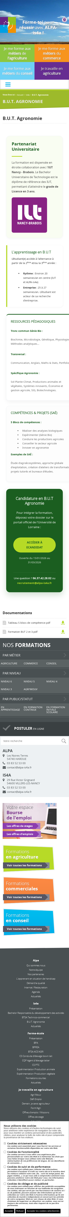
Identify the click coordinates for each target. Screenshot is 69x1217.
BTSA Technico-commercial (36, 1017)
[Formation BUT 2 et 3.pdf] (63, 632)
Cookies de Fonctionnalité (35, 1157)
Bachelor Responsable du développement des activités (36, 1013)
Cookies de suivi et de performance (36, 1173)
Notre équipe (36, 969)
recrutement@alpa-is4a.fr (34, 583)
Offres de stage (36, 1116)
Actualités (36, 996)
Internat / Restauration (35, 987)
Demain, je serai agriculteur (36, 1103)
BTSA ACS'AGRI (36, 1051)
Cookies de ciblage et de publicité (36, 1194)
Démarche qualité (36, 983)
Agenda (36, 991)
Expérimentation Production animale (36, 1069)
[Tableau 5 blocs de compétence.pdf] (63, 623)
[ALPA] (8, 24)
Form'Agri (36, 1108)
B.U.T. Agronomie (36, 1021)
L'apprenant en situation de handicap (35, 978)
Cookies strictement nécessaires (34, 1145)
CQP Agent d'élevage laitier (36, 1060)
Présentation (35, 1008)
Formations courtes (36, 1078)
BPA (36, 1042)
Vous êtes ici (9, 95)
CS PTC (35, 1064)
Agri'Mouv (36, 1094)
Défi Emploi (36, 1099)
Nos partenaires (36, 974)
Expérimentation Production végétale (36, 1073)
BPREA (35, 1047)
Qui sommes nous (36, 965)
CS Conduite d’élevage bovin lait (35, 1056)
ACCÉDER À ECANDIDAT (34, 544)
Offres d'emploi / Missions (35, 1112)
